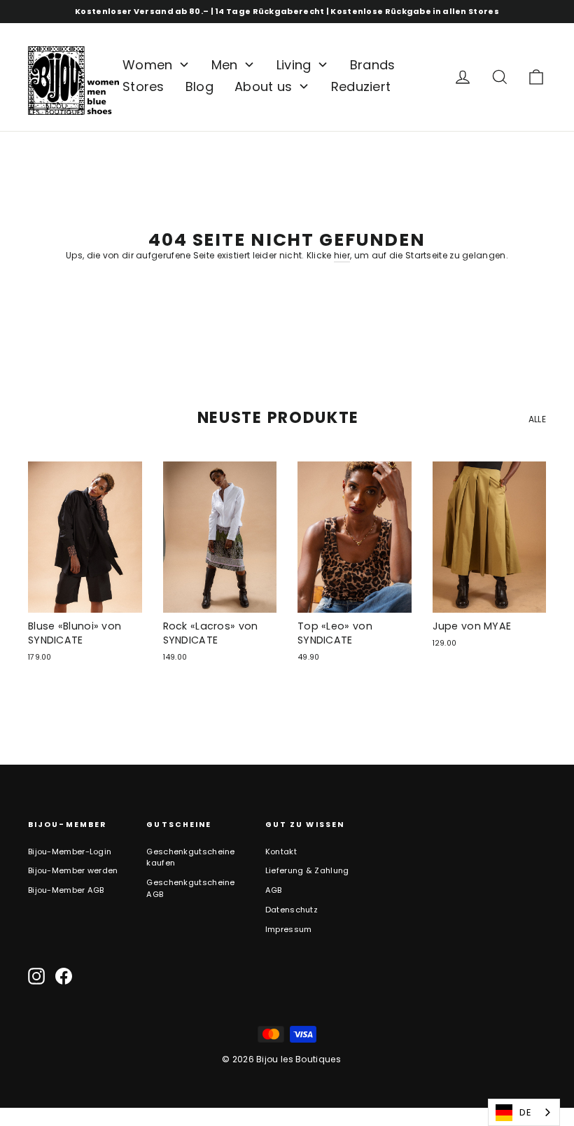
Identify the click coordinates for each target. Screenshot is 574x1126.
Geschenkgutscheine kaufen (190, 857)
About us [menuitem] (263, 86)
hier (342, 255)
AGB (273, 890)
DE (525, 1112)
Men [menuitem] (224, 65)
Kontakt (281, 851)
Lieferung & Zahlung (307, 870)
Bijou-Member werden (73, 870)
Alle (537, 419)
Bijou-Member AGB (66, 890)
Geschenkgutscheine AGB (190, 888)
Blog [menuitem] (200, 86)
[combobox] (524, 1112)
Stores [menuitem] (143, 86)
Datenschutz (291, 909)
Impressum (288, 929)
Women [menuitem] (147, 65)
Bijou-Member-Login (69, 851)
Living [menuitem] (294, 65)
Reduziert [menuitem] (361, 86)
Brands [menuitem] (373, 65)
